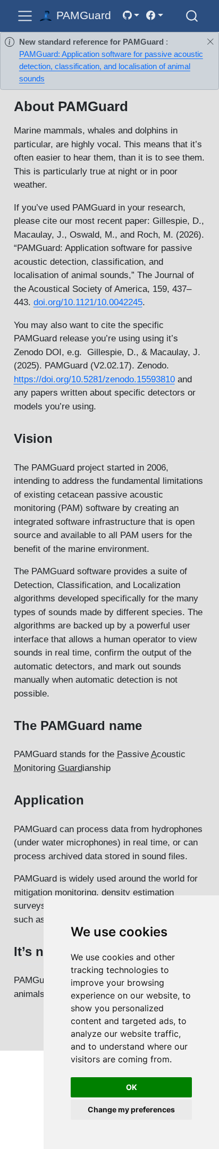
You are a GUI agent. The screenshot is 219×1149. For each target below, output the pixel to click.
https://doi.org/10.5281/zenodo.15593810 (94, 379)
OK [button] (131, 1087)
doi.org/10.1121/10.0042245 (87, 302)
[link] (130, 16)
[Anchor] (61, 437)
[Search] (192, 15)
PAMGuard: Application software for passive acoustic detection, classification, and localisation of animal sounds (111, 66)
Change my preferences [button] (131, 1109)
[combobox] (192, 15)
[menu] (25, 16)
